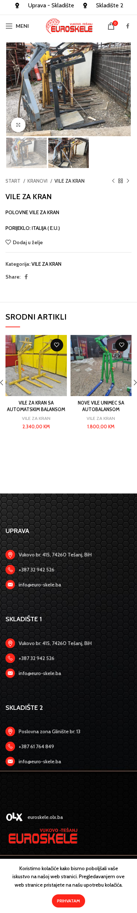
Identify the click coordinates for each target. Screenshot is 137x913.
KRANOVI (38, 181)
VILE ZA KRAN (69, 181)
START (13, 181)
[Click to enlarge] (18, 125)
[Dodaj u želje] (56, 345)
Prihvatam (68, 900)
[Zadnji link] (68, 569)
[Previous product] (113, 181)
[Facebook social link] (128, 26)
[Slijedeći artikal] (128, 181)
